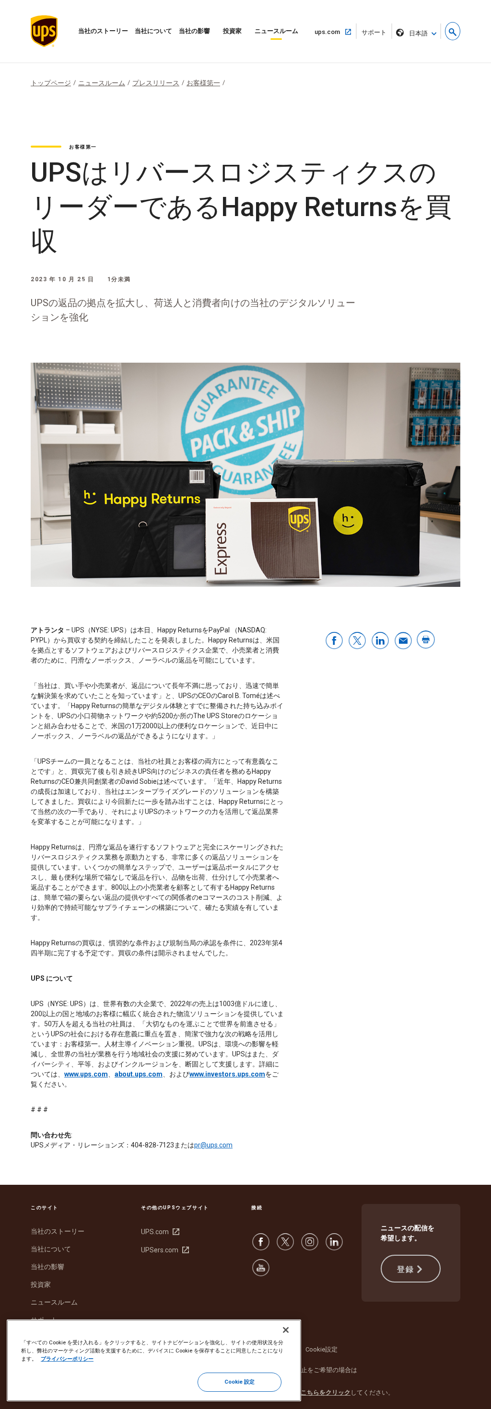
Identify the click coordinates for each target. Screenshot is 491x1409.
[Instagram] (309, 1246)
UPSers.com (164, 1250)
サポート (377, 34)
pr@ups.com (213, 1145)
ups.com (331, 31)
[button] (452, 31)
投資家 (232, 30)
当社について (153, 30)
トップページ (51, 83)
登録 (405, 1269)
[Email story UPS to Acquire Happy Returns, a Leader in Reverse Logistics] (403, 641)
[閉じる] (285, 1329)
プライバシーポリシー (67, 1358)
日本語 (418, 33)
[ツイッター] (285, 1246)
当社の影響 (194, 30)
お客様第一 (203, 83)
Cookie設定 (321, 1349)
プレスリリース (155, 83)
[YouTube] (260, 1272)
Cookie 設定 (239, 1381)
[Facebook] (260, 1246)
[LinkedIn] (334, 1246)
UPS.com (159, 1232)
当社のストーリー (103, 30)
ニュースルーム (276, 30)
